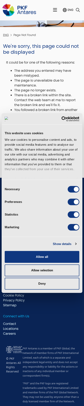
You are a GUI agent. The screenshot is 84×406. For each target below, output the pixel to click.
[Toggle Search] (78, 10)
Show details (62, 244)
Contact (9, 323)
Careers (9, 333)
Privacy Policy (14, 300)
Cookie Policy (13, 295)
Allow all (42, 256)
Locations (10, 328)
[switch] (73, 202)
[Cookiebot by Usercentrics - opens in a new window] (61, 119)
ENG (70, 10)
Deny (42, 283)
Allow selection (42, 270)
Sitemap (10, 305)
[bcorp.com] (14, 349)
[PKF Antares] (19, 10)
